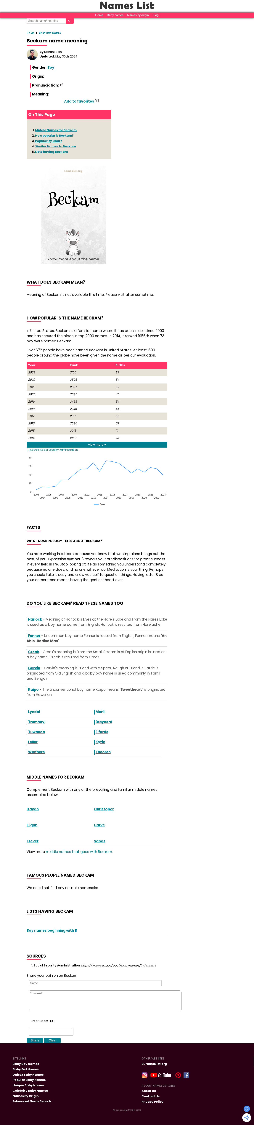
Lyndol (34, 711)
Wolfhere (36, 752)
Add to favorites (79, 101)
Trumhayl (36, 721)
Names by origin (138, 15)
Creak (33, 651)
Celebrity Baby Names (30, 1091)
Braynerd (104, 721)
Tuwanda (36, 731)
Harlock (35, 619)
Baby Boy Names (50, 33)
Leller (33, 741)
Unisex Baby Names (28, 1075)
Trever (32, 841)
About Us (149, 1091)
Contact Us (151, 1096)
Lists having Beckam (51, 152)
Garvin (34, 668)
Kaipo (33, 689)
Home (99, 15)
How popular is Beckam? (54, 135)
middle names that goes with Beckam (79, 851)
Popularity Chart (48, 141)
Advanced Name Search (32, 1101)
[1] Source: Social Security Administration (52, 450)
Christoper (104, 809)
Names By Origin (26, 1096)
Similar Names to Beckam (55, 146)
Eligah (32, 825)
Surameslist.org (154, 1064)
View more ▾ (97, 444)
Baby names (115, 15)
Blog (155, 15)
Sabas (99, 841)
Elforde (102, 731)
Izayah (33, 809)
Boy (50, 67)
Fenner (34, 635)
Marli (100, 711)
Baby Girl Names (26, 1069)
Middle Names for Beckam (56, 130)
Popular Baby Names (29, 1080)
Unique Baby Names (28, 1085)
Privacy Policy (152, 1102)
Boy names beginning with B (52, 930)
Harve (99, 825)
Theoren (103, 752)
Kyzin (100, 741)
